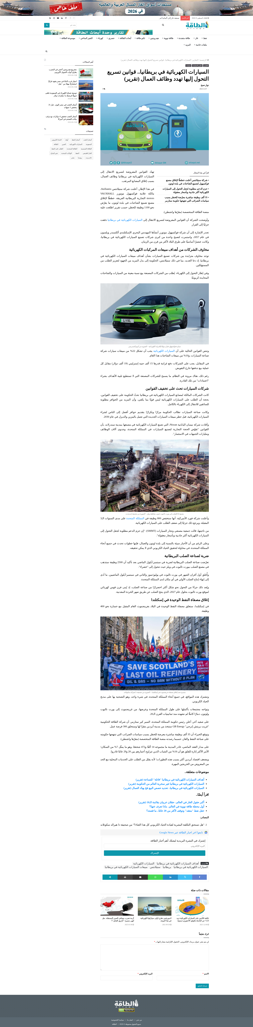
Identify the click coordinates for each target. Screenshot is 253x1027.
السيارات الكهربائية (164, 350)
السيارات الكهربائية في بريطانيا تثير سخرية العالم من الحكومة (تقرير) (166, 783)
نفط (205, 38)
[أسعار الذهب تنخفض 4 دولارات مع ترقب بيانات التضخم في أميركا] (86, 120)
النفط (77, 153)
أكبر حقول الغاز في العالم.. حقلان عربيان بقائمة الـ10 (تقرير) (171, 802)
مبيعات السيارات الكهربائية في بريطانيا (126, 867)
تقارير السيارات (197, 65)
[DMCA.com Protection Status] (126, 1011)
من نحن (139, 1020)
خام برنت (89, 158)
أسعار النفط (76, 140)
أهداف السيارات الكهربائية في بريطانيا (178, 863)
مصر (72, 158)
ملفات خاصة (201, 45)
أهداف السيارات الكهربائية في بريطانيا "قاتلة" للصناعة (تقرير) (170, 779)
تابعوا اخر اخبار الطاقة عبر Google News (181, 832)
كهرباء (100, 38)
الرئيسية (203, 60)
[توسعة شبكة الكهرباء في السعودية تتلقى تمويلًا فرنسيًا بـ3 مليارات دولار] (86, 97)
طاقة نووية (168, 38)
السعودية (89, 144)
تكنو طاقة (140, 38)
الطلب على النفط (57, 149)
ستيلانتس (155, 867)
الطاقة (56, 144)
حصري (111, 38)
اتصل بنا (130, 1020)
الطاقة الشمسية (86, 149)
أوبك (66, 140)
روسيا (80, 158)
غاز (196, 38)
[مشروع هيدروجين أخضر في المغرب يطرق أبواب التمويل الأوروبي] (86, 73)
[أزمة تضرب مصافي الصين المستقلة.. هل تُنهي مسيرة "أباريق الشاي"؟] (117, 906)
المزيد (188, 45)
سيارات (188, 65)
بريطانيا (167, 867)
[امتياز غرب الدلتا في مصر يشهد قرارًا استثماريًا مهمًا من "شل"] (86, 85)
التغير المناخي (87, 38)
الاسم (206, 974)
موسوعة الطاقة (68, 38)
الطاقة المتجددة (72, 149)
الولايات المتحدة (66, 153)
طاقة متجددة (184, 38)
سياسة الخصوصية (117, 1020)
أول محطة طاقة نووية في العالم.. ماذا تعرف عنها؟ (176, 806)
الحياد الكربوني (57, 140)
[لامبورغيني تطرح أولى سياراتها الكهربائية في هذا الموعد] (154, 906)
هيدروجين (154, 38)
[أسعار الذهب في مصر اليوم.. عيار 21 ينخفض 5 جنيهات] (86, 108)
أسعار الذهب (87, 140)
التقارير (195, 60)
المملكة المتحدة (135, 518)
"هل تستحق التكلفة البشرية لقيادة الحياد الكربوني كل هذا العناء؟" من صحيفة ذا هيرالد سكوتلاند (152, 824)
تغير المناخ (54, 153)
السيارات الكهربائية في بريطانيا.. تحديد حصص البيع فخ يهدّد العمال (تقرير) (164, 788)
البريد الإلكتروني (145, 974)
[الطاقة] (197, 25)
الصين (64, 144)
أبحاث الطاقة (125, 38)
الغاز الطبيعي (87, 153)
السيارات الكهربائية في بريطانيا (125, 219)
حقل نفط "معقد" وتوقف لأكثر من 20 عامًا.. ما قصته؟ (175, 810)
